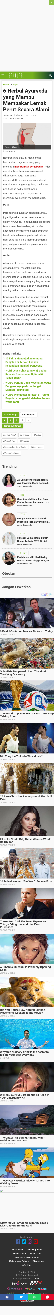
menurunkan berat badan (29, 166)
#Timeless (24, 440)
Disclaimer (39, 1261)
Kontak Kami (20, 1253)
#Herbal (37, 434)
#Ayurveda (24, 434)
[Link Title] (3, 75)
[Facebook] (18, 1241)
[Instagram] (30, 1241)
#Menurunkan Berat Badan (14, 447)
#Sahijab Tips (9, 440)
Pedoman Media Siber (27, 1257)
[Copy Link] (47, 1297)
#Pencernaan (36, 447)
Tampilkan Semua (12, 426)
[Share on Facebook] (7, 1297)
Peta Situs (18, 1249)
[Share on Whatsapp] (34, 1297)
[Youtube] (36, 1241)
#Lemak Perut (9, 434)
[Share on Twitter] (21, 1297)
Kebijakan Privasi (19, 1261)
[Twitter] (24, 1241)
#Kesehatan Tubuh (11, 453)
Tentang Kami (34, 1249)
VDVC (38, 1278)
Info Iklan (35, 1253)
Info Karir (27, 1265)
